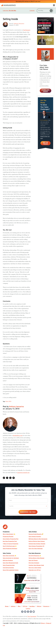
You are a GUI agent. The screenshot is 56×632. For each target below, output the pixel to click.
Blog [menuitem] (19, 606)
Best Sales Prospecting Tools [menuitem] (10, 541)
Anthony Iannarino (19, 23)
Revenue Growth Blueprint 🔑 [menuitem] (36, 534)
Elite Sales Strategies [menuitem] (34, 563)
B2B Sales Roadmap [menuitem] (8, 560)
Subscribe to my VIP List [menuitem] (35, 570)
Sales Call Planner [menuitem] (33, 560)
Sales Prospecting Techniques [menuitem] (10, 548)
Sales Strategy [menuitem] (33, 531)
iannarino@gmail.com (23, 472)
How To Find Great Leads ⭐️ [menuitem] (10, 546)
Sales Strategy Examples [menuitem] (35, 536)
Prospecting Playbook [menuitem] (8, 536)
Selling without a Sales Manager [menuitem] (36, 558)
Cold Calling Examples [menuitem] (8, 567)
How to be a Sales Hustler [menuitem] (35, 567)
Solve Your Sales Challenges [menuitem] (36, 548)
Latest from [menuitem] (9, 10)
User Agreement (31, 616)
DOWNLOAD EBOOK (45, 91)
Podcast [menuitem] (39, 606)
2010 (10, 401)
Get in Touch (45, 143)
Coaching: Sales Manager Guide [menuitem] (36, 565)
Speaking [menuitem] (32, 606)
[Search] (51, 10)
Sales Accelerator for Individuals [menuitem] (11, 558)
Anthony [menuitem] (13, 606)
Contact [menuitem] (28, 608)
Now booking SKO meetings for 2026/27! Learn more (28, 1)
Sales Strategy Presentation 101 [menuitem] (36, 546)
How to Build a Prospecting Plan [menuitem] (10, 539)
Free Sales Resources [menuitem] (35, 553)
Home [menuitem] (7, 606)
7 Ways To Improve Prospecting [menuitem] (10, 543)
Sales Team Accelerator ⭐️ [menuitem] (9, 555)
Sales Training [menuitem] (7, 553)
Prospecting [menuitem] (6, 531)
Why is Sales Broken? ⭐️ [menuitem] (9, 534)
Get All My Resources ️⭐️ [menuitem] (35, 555)
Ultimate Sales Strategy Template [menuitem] (37, 543)
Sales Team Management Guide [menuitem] (10, 563)
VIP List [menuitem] (25, 606)
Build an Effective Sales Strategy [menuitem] (37, 541)
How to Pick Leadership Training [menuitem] (10, 570)
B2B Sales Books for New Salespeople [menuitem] (38, 539)
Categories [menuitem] (32, 10)
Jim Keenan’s (26, 30)
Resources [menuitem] (46, 606)
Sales (7, 401)
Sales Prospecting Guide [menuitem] (9, 565)
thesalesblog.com (17, 435)
